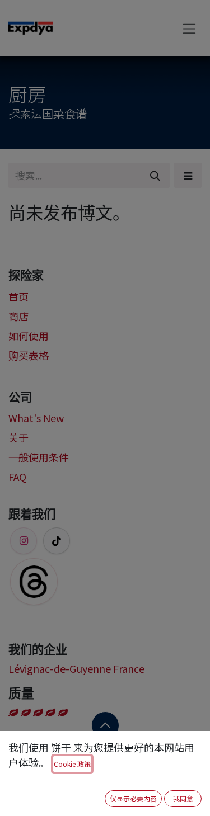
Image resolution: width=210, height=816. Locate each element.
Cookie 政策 (72, 763)
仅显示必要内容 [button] (133, 798)
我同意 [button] (183, 798)
